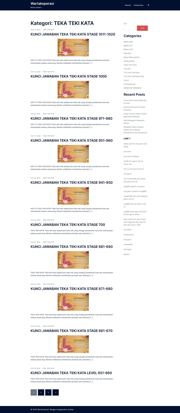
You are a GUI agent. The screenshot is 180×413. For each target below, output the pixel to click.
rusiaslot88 (128, 244)
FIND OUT (128, 53)
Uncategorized (129, 84)
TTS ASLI (127, 69)
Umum (126, 80)
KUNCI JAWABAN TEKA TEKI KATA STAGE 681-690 (72, 247)
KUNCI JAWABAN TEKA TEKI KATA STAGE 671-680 (71, 289)
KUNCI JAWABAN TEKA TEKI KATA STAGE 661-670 (71, 331)
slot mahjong (142, 196)
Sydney (71, 409)
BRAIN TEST (128, 49)
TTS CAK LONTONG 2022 (134, 76)
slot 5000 (127, 230)
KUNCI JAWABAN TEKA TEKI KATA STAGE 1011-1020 (73, 34)
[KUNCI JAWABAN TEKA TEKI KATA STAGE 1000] (73, 89)
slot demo (128, 249)
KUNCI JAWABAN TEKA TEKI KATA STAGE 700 (68, 225)
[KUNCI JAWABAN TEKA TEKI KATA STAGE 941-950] (73, 196)
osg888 (143, 191)
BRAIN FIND (128, 42)
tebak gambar (129, 61)
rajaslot (133, 186)
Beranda (128, 5)
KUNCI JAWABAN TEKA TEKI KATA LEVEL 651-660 (71, 373)
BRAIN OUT (128, 46)
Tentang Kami (138, 5)
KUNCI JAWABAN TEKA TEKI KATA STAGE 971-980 (71, 118)
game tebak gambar (132, 57)
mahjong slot (129, 235)
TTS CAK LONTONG (131, 73)
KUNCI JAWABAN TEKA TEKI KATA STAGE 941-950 (72, 182)
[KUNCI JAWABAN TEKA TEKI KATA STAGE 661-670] (73, 344)
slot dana (127, 151)
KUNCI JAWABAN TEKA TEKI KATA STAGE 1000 (69, 76)
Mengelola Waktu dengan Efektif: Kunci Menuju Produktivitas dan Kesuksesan (135, 130)
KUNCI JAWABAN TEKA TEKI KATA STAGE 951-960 (72, 140)
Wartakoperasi (42, 3)
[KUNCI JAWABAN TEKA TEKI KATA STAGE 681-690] (73, 260)
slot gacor (140, 144)
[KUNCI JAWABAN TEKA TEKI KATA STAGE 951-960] (73, 154)
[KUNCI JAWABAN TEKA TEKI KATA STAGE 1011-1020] (73, 47)
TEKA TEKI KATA (48, 29)
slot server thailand (131, 156)
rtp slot (130, 169)
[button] (148, 5)
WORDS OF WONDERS (132, 88)
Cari (125, 24)
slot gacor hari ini (136, 161)
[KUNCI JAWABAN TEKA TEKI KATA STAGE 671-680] (73, 302)
